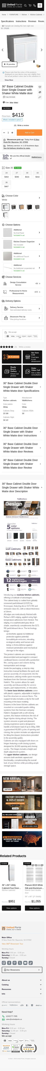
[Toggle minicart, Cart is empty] (30, 5)
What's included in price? (12, 120)
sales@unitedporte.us (14, 1019)
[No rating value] (7, 347)
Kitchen (24, 15)
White (24, 407)
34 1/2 (5, 420)
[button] (11, 357)
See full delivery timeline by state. (16, 148)
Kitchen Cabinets (36, 15)
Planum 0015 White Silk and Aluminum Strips (34, 886)
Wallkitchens (37, 157)
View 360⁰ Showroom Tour (12, 944)
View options (11, 908)
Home (4, 15)
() (15, 125)
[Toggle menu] (40, 5)
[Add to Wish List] (40, 87)
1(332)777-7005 (11, 1016)
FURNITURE (13, 15)
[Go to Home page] (12, 5)
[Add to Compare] (40, 92)
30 (23, 413)
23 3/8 (5, 413)
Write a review (23, 125)
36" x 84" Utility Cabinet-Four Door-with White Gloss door (11, 886)
